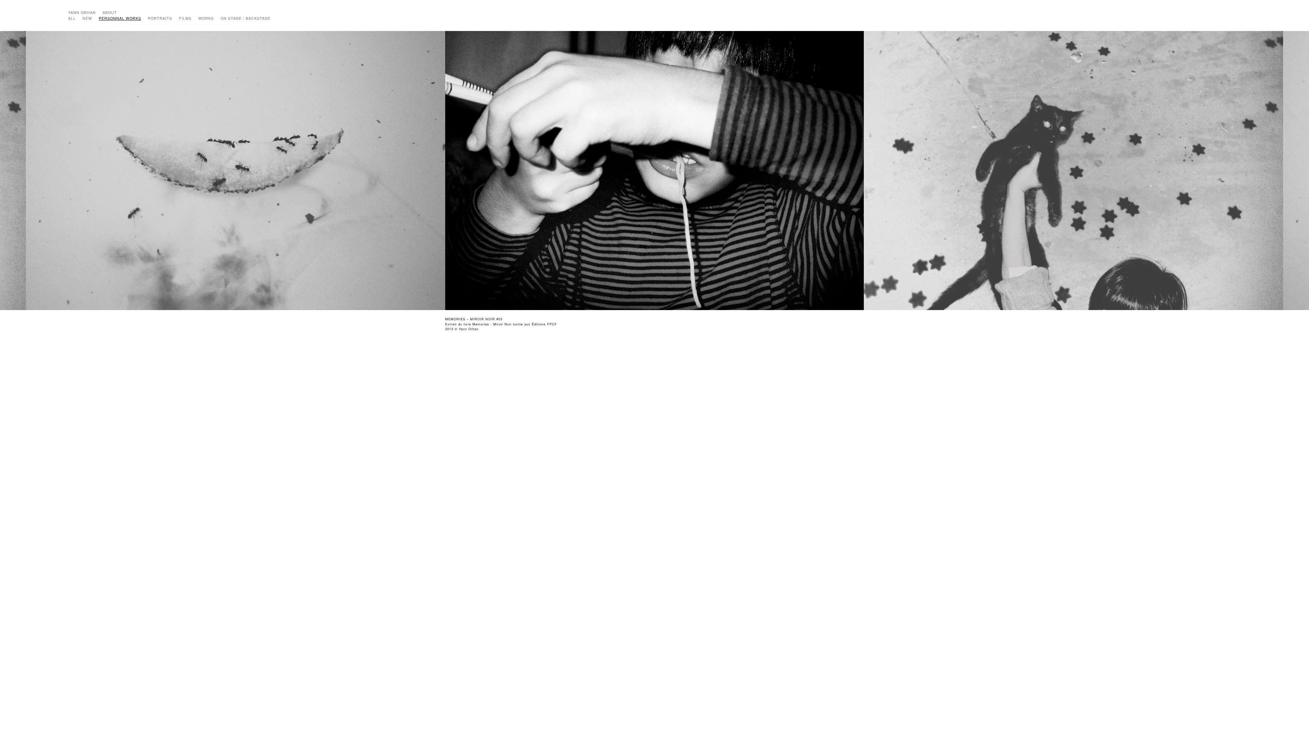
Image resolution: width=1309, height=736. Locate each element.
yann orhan (82, 12)
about (110, 12)
